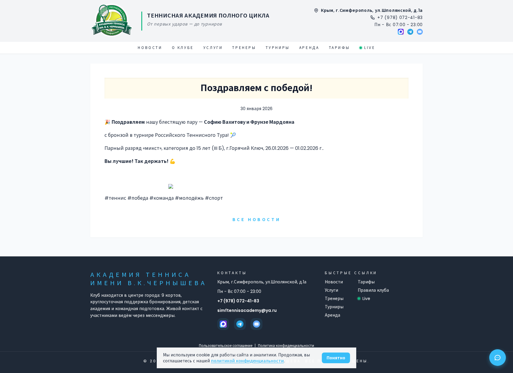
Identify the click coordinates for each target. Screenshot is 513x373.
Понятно (336, 358)
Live (369, 47)
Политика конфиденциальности (286, 345)
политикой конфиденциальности (247, 361)
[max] (401, 32)
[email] (420, 32)
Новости (150, 47)
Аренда (309, 47)
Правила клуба (373, 290)
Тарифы (339, 47)
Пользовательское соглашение (225, 345)
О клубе (183, 47)
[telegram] (410, 32)
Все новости (256, 220)
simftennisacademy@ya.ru (247, 310)
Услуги (213, 47)
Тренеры (244, 47)
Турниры (278, 47)
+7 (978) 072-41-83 (238, 301)
